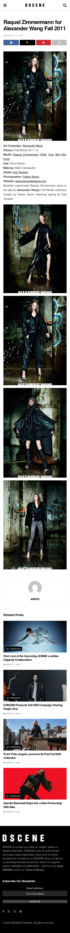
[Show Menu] (5, 5)
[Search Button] (65, 5)
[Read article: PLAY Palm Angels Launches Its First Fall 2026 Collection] (35, 735)
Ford (6, 159)
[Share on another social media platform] (59, 42)
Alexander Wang (33, 146)
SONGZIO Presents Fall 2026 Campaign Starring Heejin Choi (33, 707)
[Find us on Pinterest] (20, 911)
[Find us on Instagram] (15, 911)
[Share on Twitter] (27, 42)
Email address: (35, 888)
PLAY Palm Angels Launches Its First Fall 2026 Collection (32, 756)
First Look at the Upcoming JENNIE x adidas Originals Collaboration (30, 658)
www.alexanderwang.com (30, 181)
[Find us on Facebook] (3, 911)
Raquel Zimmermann (26, 154)
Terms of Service (34, 869)
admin (35, 599)
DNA (44, 154)
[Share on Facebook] (11, 42)
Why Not (60, 154)
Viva (51, 154)
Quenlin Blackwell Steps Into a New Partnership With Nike (32, 805)
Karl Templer (20, 172)
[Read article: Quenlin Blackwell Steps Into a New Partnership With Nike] (35, 784)
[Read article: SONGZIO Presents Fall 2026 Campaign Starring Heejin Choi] (35, 685)
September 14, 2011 (13, 35)
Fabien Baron (31, 177)
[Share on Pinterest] (43, 42)
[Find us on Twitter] (8, 911)
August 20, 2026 (12, 713)
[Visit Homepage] (35, 5)
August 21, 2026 (12, 664)
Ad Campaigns (13, 648)
